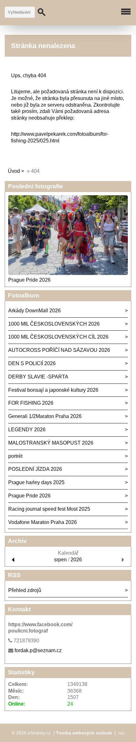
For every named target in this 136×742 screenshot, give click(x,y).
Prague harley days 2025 (36, 482)
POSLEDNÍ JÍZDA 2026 (35, 469)
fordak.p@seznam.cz (38, 650)
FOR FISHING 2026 (30, 403)
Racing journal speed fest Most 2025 (49, 509)
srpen (60, 559)
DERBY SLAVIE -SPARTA (38, 376)
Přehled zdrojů (24, 590)
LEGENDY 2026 (27, 429)
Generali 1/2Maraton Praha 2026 (45, 416)
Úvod (14, 171)
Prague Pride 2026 (29, 280)
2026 (76, 559)
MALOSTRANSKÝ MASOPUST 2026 (50, 443)
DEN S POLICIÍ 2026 (32, 363)
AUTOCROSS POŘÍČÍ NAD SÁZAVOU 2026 (59, 350)
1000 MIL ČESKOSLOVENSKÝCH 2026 (54, 324)
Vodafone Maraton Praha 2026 (42, 522)
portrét (15, 456)
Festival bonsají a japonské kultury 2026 (53, 390)
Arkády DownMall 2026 (34, 310)
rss (121, 732)
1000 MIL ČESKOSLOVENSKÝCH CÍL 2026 (58, 337)
